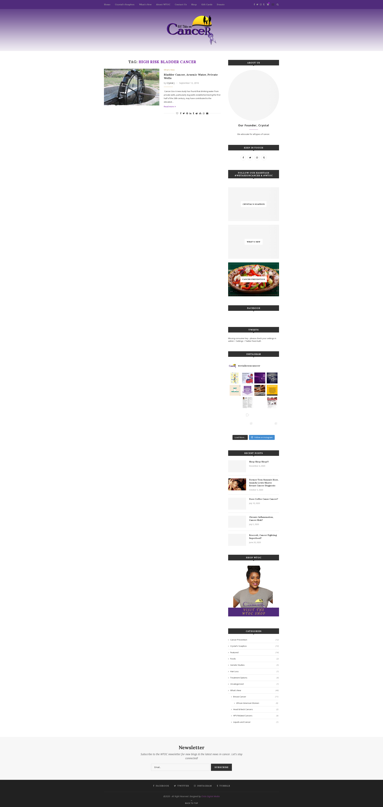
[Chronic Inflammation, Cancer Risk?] (237, 522)
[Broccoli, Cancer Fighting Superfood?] (237, 540)
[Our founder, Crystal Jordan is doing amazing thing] (247, 402)
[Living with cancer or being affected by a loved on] (259, 402)
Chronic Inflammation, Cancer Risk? (261, 518)
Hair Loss (254, 671)
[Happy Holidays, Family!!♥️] (272, 415)
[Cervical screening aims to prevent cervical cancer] (247, 378)
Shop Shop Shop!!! (259, 461)
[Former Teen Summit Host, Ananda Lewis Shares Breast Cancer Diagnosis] (237, 484)
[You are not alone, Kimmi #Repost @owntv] (247, 415)
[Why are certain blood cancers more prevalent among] (272, 402)
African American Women (257, 703)
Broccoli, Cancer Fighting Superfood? (263, 536)
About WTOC (163, 4)
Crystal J (170, 83)
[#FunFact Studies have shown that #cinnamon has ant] (259, 390)
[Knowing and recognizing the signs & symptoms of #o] (259, 427)
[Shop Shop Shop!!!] (237, 466)
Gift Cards (206, 4)
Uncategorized (254, 684)
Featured (254, 652)
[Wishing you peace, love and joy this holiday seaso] (259, 378)
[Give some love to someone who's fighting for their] (235, 415)
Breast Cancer (255, 696)
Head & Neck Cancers (255, 709)
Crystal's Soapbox (254, 646)
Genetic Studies (254, 665)
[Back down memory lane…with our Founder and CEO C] (247, 427)
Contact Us (181, 4)
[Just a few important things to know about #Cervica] (259, 415)
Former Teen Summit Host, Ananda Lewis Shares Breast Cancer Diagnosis (263, 482)
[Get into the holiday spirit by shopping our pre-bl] (272, 427)
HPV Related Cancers (255, 715)
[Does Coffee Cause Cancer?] (237, 504)
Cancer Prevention (254, 639)
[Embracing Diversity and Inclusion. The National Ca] (235, 402)
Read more (169, 106)
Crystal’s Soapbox (124, 4)
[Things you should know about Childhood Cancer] (272, 390)
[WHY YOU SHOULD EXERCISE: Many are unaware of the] (235, 378)
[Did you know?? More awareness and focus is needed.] (247, 390)
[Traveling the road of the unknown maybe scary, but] (272, 378)
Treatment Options (254, 677)
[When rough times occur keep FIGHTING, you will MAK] (235, 390)
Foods (254, 658)
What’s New (145, 4)
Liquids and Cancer (255, 722)
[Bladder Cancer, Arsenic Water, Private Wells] (131, 87)
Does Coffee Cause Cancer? (263, 499)
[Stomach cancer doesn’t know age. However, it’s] (235, 427)
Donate (221, 4)
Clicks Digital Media (210, 796)
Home (107, 4)
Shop (194, 4)
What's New (169, 70)
